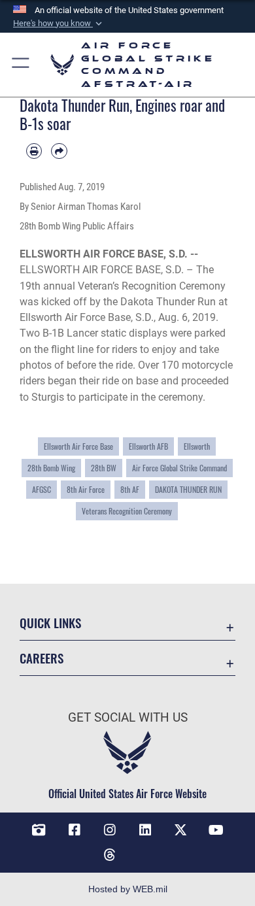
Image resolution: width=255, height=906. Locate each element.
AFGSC (41, 489)
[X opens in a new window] (180, 830)
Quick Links (50, 622)
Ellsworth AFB (148, 446)
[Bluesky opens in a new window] (145, 850)
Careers (41, 657)
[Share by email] (59, 151)
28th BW (103, 468)
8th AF (129, 489)
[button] (59, 23)
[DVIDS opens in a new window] (38, 830)
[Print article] (34, 151)
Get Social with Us (128, 717)
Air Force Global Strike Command (179, 468)
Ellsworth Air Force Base (78, 446)
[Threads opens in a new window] (110, 855)
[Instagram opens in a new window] (110, 830)
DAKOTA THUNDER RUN (188, 489)
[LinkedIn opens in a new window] (145, 830)
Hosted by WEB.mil (127, 889)
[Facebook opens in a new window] (74, 830)
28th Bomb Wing (51, 468)
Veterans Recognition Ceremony (127, 511)
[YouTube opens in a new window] (216, 830)
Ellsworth (197, 446)
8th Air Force (86, 489)
